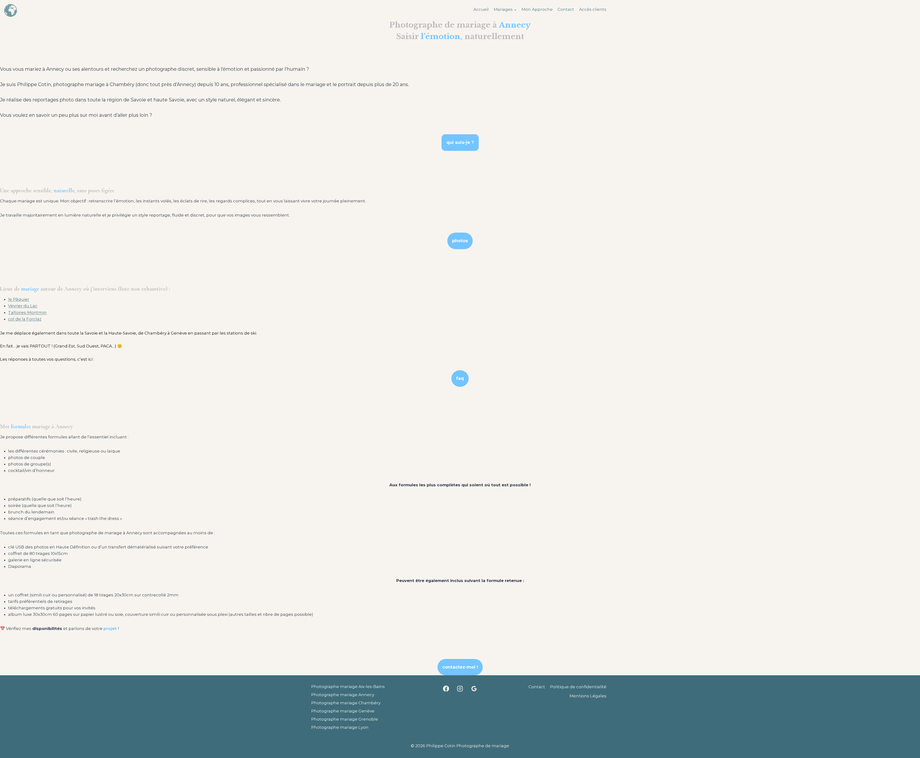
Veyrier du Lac (22, 305)
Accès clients (592, 9)
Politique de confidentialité (578, 686)
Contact (566, 9)
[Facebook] (446, 688)
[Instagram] (460, 688)
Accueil (481, 9)
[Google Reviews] (474, 688)
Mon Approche (537, 9)
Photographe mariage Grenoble (344, 719)
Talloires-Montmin (27, 312)
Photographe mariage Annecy (342, 694)
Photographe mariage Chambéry (345, 702)
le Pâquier (18, 299)
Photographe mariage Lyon (339, 727)
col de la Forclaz (24, 319)
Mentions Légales (587, 695)
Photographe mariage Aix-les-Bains (348, 686)
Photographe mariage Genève (342, 711)
